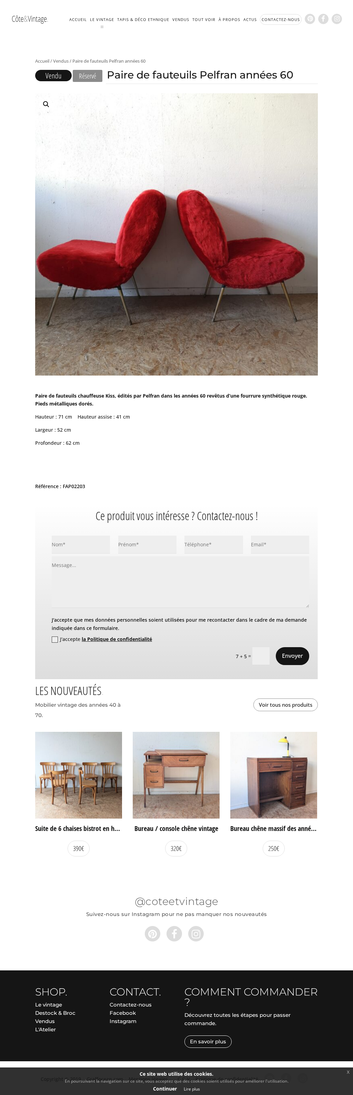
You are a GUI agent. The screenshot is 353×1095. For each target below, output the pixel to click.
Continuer (165, 1088)
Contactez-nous (131, 1004)
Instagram (123, 1021)
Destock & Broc (55, 1013)
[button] (46, 104)
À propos (229, 19)
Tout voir (203, 19)
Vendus (180, 19)
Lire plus (192, 1089)
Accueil (78, 19)
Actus (250, 19)
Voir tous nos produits (285, 704)
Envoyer (292, 656)
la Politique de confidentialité (117, 639)
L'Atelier (45, 1029)
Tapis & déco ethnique (143, 19)
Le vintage (102, 19)
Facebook (123, 1013)
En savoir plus (208, 1041)
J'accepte (106, 639)
